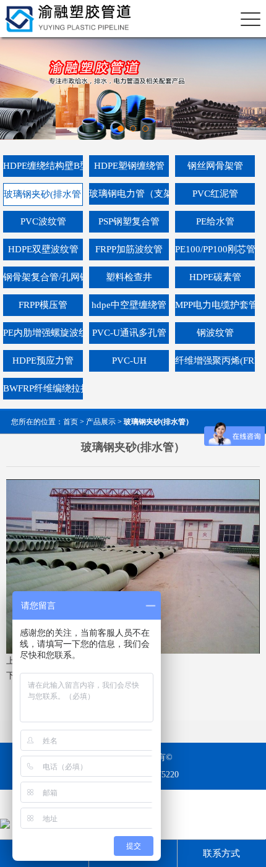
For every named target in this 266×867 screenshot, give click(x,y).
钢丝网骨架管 (215, 166)
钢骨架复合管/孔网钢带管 (43, 277)
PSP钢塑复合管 (129, 221)
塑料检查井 (129, 277)
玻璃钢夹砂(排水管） (43, 194)
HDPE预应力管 (43, 360)
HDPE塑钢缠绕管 (129, 166)
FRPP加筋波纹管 (129, 249)
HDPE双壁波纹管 (43, 249)
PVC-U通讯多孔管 (129, 333)
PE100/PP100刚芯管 (215, 249)
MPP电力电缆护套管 (215, 305)
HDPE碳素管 (215, 277)
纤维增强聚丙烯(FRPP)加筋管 (215, 360)
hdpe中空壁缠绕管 (129, 305)
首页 (70, 421)
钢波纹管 (215, 333)
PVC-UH (129, 360)
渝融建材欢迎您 (63, 18)
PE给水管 (215, 221)
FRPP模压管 (43, 305)
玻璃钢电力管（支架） (129, 194)
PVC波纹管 (43, 221)
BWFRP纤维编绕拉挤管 (43, 388)
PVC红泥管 (215, 194)
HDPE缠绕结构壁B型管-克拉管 (43, 166)
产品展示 (101, 421)
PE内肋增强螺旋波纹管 (43, 333)
